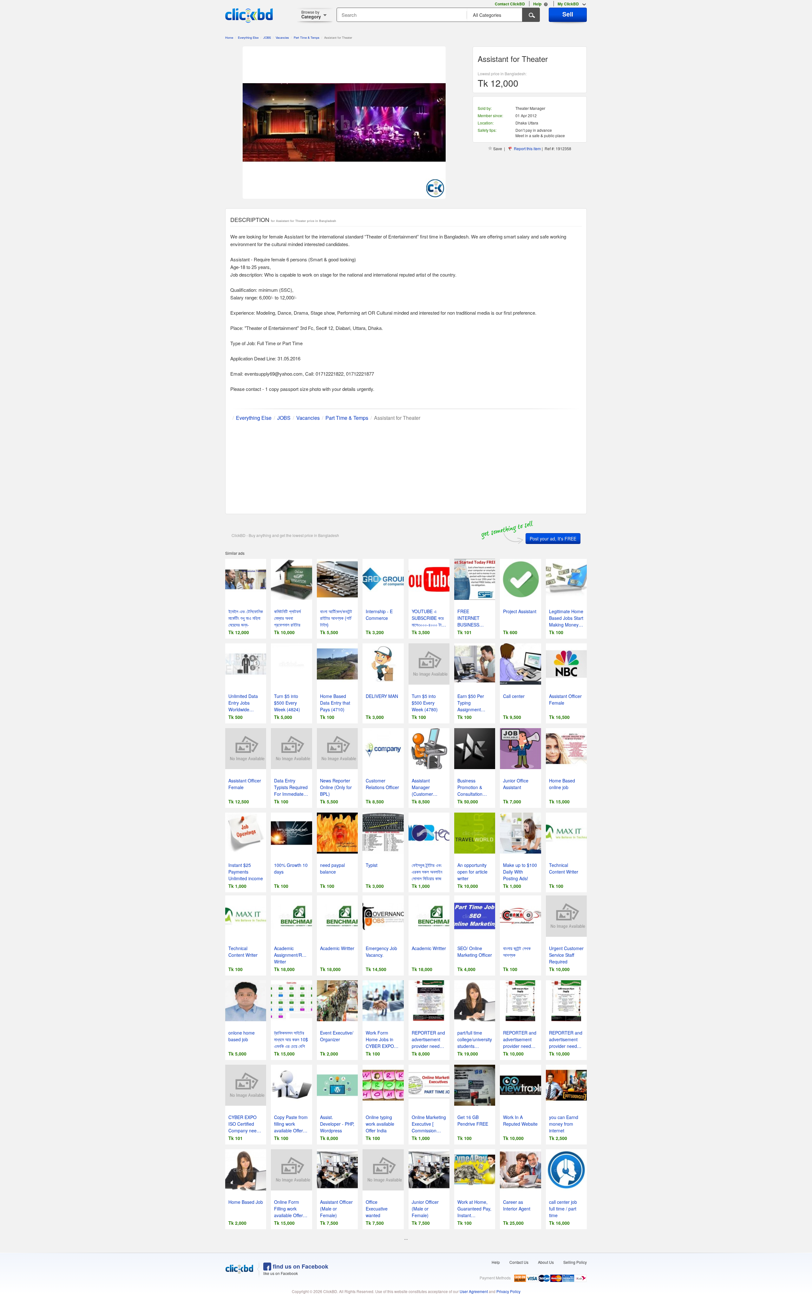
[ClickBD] (239, 1269)
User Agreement (474, 1291)
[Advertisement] (406, 466)
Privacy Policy (508, 1291)
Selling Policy (575, 1262)
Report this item (527, 148)
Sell (567, 14)
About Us (546, 1262)
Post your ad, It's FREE (553, 538)
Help (496, 1262)
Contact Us (518, 1262)
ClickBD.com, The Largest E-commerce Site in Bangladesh (249, 15)
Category (311, 14)
